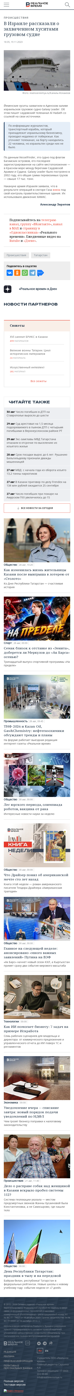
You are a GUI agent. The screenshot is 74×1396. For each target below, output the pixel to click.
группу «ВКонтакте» (36, 224)
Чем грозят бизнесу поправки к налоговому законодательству (32, 1116)
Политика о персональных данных (18, 1367)
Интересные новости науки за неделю (33, 809)
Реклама (9, 1356)
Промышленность (16, 721)
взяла (57, 190)
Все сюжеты (38, 381)
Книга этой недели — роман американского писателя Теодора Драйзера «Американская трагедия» (36, 883)
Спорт (8, 642)
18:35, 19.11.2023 (13, 42)
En (46, 1350)
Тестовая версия (15, 1384)
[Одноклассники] (17, 273)
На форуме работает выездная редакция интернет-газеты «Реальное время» (34, 734)
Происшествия (16, 17)
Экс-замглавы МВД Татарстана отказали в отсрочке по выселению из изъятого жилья (32, 442)
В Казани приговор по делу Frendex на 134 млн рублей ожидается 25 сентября (36, 483)
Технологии (11, 1021)
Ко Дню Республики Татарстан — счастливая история (36, 578)
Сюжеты (17, 325)
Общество (10, 564)
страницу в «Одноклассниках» (24, 230)
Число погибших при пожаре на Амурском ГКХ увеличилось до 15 (32, 495)
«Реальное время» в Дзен (38, 289)
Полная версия (14, 1381)
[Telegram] (32, 273)
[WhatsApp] (25, 273)
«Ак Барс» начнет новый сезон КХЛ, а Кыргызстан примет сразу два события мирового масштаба (37, 956)
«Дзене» (30, 241)
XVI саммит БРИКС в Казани (29, 338)
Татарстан (40, 255)
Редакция (10, 1352)
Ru (40, 1350)
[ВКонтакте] (10, 273)
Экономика (11, 1102)
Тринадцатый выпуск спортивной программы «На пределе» (37, 656)
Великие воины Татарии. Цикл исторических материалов (30, 354)
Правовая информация (18, 1361)
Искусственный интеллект (27, 369)
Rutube (14, 241)
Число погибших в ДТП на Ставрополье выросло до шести (28, 413)
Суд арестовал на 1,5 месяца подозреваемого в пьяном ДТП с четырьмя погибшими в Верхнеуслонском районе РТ (35, 427)
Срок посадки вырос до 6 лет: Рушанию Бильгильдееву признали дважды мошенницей (37, 458)
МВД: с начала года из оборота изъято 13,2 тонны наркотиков (36, 471)
